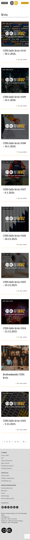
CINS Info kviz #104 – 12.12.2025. (14, 330)
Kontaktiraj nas (6, 481)
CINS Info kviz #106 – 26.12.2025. (14, 237)
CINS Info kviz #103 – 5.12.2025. (14, 422)
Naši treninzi (5, 463)
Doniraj (25, 3)
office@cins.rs (5, 517)
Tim (2, 458)
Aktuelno (4, 490)
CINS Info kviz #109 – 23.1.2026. (14, 98)
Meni (5, 3)
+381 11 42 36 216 (12, 519)
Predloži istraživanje (7, 478)
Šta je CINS (5, 455)
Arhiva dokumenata (7, 498)
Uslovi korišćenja (6, 460)
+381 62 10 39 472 (13, 520)
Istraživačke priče (7, 488)
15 (23, 442)
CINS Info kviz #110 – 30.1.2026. (14, 52)
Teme (3, 493)
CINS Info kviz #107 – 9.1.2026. (14, 191)
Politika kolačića (6, 468)
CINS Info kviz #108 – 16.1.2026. (14, 144)
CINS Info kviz (7, 23)
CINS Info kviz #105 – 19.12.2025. (14, 283)
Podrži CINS (5, 475)
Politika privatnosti (7, 466)
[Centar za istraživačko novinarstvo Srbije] (14, 3)
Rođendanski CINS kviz (13, 376)
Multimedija (5, 496)
